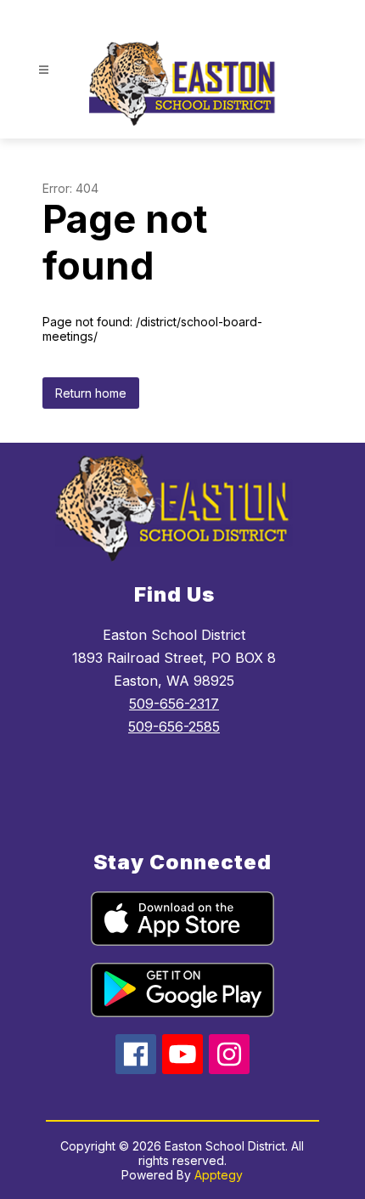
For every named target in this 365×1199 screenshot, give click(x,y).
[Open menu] (43, 70)
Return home (90, 393)
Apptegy (218, 1175)
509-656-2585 (174, 726)
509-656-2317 (174, 703)
